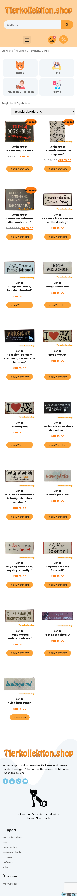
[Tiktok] (18, 781)
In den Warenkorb (19, 168)
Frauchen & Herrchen (27, 51)
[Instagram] (12, 781)
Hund (57, 73)
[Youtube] (25, 781)
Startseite (7, 51)
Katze (20, 73)
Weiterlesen (19, 717)
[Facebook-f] (5, 781)
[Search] (67, 24)
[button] (27, 40)
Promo (56, 92)
